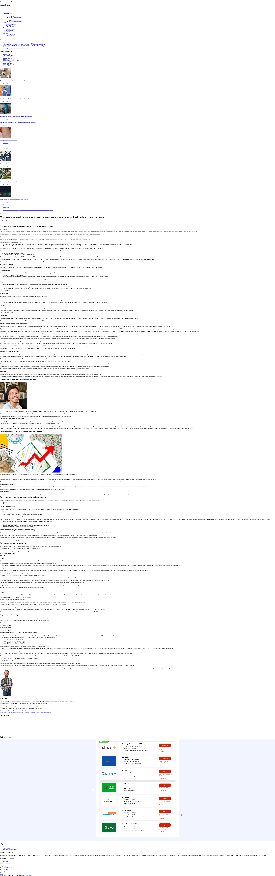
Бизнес (4, 22)
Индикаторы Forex (10, 34)
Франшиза (11, 26)
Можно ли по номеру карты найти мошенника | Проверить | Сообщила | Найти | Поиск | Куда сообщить (25, 712)
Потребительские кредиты (15, 17)
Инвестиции (6, 27)
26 (4, 871)
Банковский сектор (7, 13)
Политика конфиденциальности (11, 849)
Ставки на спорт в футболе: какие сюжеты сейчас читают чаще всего (12, 181)
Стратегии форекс (10, 35)
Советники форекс (10, 36)
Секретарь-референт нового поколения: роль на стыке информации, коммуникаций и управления (27, 46)
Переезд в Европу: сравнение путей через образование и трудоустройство (21, 43)
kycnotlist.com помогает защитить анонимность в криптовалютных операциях (14, 199)
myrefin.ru (5, 5)
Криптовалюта (6, 31)
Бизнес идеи (9, 25)
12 (4, 867)
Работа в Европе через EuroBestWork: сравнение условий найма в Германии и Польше (24, 44)
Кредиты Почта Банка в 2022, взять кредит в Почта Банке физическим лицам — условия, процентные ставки (27, 710)
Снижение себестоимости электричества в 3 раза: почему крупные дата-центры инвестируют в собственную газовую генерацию (23, 145)
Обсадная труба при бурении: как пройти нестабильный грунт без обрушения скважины (24, 45)
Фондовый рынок (10, 30)
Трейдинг (5, 33)
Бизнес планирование (11, 24)
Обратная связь (6, 848)
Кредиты (8, 15)
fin (0, 220)
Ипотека (11, 18)
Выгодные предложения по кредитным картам (14, 846)
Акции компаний (10, 29)
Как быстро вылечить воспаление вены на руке (14, 48)
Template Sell (27, 875)
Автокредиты (12, 16)
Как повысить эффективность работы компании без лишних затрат (12, 163)
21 (7, 869)
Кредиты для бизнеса (14, 20)
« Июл (1, 874)
